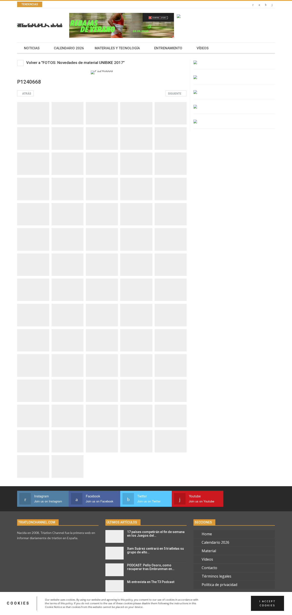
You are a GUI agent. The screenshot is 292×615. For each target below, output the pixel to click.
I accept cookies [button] (267, 603)
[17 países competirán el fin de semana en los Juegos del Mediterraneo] (114, 536)
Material (209, 550)
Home (207, 533)
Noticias (31, 48)
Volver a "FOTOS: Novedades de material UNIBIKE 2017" (75, 62)
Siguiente (175, 93)
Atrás (26, 93)
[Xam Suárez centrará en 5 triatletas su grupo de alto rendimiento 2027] (114, 553)
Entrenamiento (168, 48)
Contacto (209, 567)
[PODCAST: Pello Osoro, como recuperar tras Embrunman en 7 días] (114, 569)
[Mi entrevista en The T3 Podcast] (114, 586)
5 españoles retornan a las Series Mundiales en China (103, 4)
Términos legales (216, 576)
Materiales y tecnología (117, 48)
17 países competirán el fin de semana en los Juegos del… (156, 534)
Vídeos (203, 48)
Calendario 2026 (69, 48)
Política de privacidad (219, 584)
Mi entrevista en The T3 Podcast (150, 582)
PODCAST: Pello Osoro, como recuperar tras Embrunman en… (150, 567)
